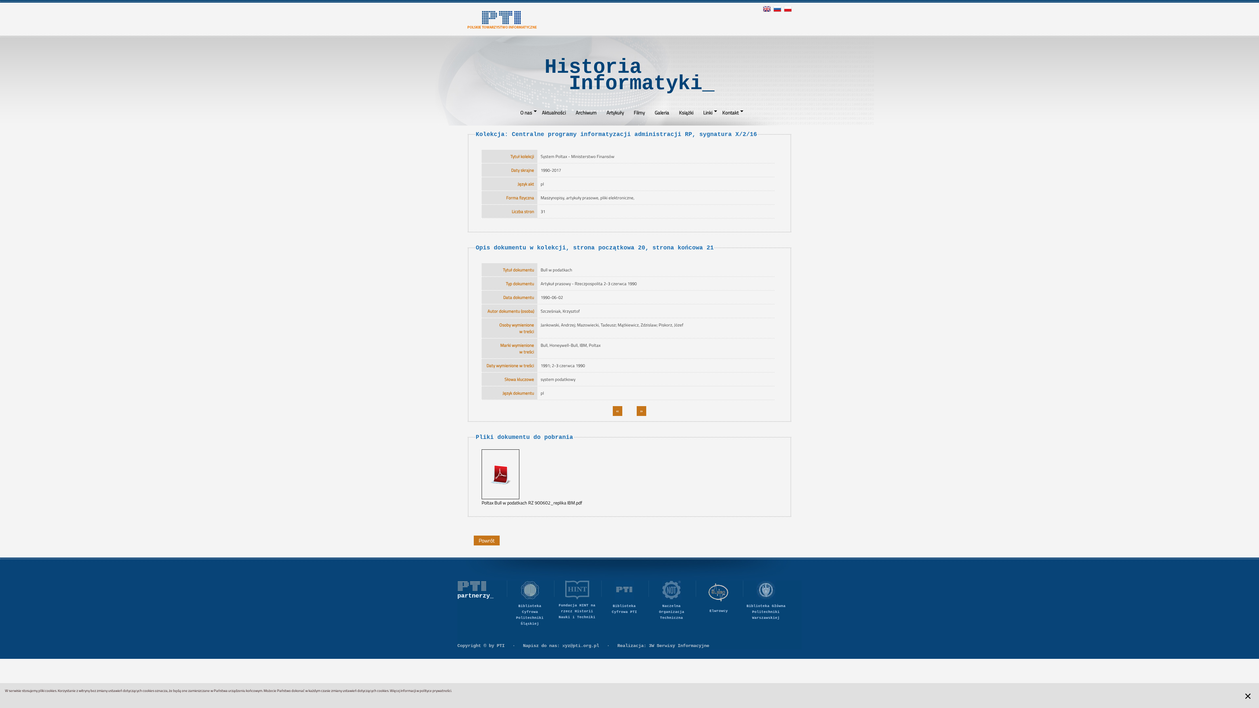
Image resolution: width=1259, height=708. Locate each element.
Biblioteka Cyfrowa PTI (624, 609)
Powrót (487, 540)
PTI (501, 645)
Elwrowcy (718, 611)
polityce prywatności (435, 690)
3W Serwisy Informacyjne (679, 645)
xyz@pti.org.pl (580, 645)
